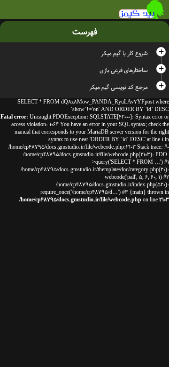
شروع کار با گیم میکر (124, 53)
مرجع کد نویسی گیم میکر (118, 87)
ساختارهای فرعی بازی (124, 70)
